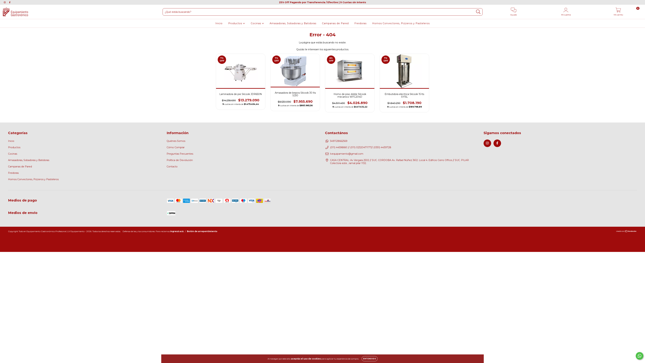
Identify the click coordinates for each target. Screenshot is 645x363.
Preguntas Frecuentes (180, 153)
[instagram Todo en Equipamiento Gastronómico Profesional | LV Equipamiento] (5, 2)
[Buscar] (478, 12)
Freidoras (360, 23)
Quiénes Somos (176, 141)
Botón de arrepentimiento (202, 231)
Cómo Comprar (176, 147)
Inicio (219, 23)
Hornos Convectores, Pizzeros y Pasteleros (401, 23)
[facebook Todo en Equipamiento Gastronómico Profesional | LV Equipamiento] (10, 2)
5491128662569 (338, 141)
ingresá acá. (177, 231)
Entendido (369, 359)
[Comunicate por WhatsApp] (639, 356)
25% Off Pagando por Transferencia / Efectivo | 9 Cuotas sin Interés (322, 2)
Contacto (172, 166)
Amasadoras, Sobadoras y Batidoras (293, 23)
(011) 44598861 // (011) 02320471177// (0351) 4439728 (360, 147)
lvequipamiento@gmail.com (346, 153)
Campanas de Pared (335, 23)
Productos (235, 23)
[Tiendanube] (626, 231)
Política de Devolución (180, 160)
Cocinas (256, 23)
